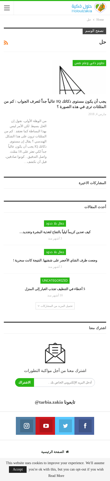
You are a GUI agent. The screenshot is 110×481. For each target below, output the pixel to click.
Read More (56, 476)
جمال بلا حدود (55, 223)
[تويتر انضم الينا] (65, 426)
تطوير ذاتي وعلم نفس (89, 63)
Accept (18, 469)
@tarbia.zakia (49, 402)
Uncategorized (55, 280)
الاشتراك (24, 382)
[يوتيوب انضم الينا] (45, 426)
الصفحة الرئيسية (52, 452)
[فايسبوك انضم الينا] (84, 426)
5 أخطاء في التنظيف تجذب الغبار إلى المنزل (55, 289)
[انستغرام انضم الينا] (25, 426)
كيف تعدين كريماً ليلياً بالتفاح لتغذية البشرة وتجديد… (55, 232)
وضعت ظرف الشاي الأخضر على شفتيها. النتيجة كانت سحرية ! (55, 260)
